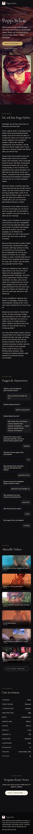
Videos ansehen (12, 43)
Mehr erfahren (10, 48)
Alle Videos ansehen (16, 669)
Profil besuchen (16, 793)
